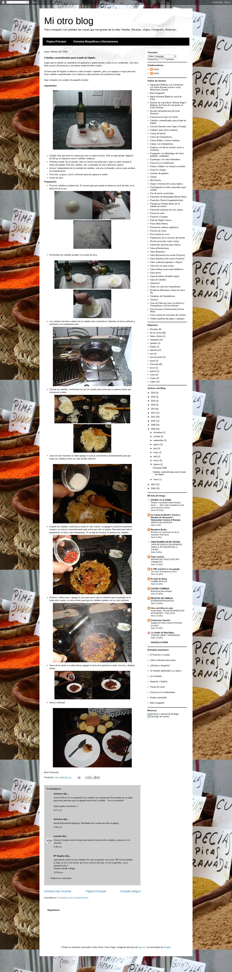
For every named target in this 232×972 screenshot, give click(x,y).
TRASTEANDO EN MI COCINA (165, 542)
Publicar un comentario (61, 878)
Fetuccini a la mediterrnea (162, 163)
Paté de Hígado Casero (160, 220)
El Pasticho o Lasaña (160, 655)
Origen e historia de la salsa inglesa (166, 184)
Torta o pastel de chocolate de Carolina (168, 315)
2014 (153, 405)
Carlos (156, 69)
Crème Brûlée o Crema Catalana (165, 140)
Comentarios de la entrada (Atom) (72, 898)
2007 (153, 484)
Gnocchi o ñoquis (158, 170)
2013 (153, 409)
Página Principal (56, 41)
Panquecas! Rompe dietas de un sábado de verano (165, 205)
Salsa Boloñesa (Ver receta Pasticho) (167, 258)
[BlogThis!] (89, 777)
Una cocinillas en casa (162, 608)
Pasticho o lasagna (159, 217)
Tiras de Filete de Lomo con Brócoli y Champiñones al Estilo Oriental (167, 304)
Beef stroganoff (157, 703)
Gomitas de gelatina (159, 173)
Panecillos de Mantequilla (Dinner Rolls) (168, 197)
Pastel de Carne (157, 687)
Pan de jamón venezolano (162, 193)
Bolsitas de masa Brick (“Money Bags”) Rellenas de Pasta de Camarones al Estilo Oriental (168, 105)
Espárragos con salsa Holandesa (165, 159)
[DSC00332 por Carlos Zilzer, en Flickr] (73, 422)
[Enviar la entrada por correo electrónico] (78, 777)
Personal (154, 364)
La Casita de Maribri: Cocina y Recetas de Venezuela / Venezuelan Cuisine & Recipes (166, 517)
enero (156, 479)
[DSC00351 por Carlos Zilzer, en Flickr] (111, 698)
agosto (156, 444)
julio (155, 448)
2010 (153, 421)
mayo (156, 452)
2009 (153, 425)
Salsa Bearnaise (157, 252)
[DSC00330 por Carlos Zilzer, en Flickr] (92, 317)
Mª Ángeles (59, 856)
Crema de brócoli (158, 133)
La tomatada (155, 676)
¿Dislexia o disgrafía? (160, 665)
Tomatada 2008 (160, 468)
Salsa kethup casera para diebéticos (166, 269)
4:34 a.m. (58, 827)
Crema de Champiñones (161, 137)
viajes (152, 381)
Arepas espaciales (158, 697)
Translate (169, 59)
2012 (153, 413)
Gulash (153, 177)
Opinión (153, 350)
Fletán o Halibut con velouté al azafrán (167, 166)
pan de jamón (156, 357)
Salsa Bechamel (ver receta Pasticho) (167, 255)
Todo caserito (157, 557)
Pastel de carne (157, 213)
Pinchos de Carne (158, 231)
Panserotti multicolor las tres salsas (166, 210)
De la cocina (155, 333)
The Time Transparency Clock (164, 572)
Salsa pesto (155, 273)
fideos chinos (156, 336)
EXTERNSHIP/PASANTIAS (162, 601)
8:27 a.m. (58, 810)
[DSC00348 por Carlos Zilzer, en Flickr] (73, 698)
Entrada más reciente (57, 891)
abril (155, 456)
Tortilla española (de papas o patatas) (167, 318)
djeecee (141, 947)
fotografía (154, 340)
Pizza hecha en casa (159, 234)
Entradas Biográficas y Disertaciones (96, 41)
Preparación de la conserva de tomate (167, 238)
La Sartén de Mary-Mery (162, 632)
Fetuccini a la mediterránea (162, 692)
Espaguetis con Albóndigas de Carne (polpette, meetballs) (167, 154)
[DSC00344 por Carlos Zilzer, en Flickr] (92, 661)
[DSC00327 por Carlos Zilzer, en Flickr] (111, 288)
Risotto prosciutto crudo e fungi (164, 241)
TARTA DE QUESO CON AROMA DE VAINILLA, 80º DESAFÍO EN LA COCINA (166, 547)
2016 (153, 397)
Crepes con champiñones (161, 144)
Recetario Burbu (159, 529)
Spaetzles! (155, 283)
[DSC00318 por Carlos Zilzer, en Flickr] (92, 149)
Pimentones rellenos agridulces (164, 227)
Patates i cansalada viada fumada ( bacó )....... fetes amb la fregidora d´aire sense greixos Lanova (167, 505)
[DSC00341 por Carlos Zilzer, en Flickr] (92, 593)
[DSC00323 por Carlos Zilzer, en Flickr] (111, 219)
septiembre (158, 440)
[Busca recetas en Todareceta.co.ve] (158, 716)
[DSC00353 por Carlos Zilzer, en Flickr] (92, 766)
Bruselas (154, 329)
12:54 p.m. (58, 872)
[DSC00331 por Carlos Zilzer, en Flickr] (92, 385)
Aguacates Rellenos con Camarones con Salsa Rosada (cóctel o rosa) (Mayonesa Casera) (166, 87)
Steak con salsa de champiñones (165, 286)
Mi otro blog (68, 21)
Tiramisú (154, 299)
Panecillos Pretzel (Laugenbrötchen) (166, 200)
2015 (153, 401)
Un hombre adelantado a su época (165, 671)
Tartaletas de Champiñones (162, 296)
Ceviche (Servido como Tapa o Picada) (168, 126)
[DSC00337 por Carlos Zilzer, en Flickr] (92, 452)
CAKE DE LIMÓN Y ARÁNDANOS (165, 635)
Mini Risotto (155, 180)
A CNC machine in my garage (165, 569)
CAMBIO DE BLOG (159, 581)
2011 (153, 417)
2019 (153, 393)
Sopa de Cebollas (158, 280)
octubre (157, 436)
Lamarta (58, 836)
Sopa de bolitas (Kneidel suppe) (164, 276)
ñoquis (153, 346)
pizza (152, 368)
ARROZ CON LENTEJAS (161, 522)
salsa (152, 374)
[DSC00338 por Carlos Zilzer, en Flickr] (92, 522)
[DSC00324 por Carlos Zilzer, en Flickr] (92, 248)
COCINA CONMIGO (160, 588)
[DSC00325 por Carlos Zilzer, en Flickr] (73, 219)
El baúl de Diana (159, 579)
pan (151, 353)
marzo (156, 460)
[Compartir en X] (92, 777)
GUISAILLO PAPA (159, 642)
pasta (152, 361)
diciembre (158, 432)
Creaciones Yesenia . (161, 620)
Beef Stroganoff (157, 93)
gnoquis (153, 343)
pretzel (153, 371)
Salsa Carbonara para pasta (162, 660)
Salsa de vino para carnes (162, 266)
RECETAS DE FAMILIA (162, 598)
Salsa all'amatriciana (159, 248)
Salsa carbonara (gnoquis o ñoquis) (166, 262)
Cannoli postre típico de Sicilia (164, 117)
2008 (153, 429)
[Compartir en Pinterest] (98, 777)
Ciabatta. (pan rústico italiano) (163, 130)
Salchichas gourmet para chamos (165, 245)
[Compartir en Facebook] (95, 777)
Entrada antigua (130, 891)
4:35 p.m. (58, 847)
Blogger (167, 947)
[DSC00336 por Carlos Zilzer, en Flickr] (111, 422)
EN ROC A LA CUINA (161, 500)
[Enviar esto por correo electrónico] (86, 777)
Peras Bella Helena (159, 224)
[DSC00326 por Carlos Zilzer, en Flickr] (73, 288)
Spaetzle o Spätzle (158, 681)
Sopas (153, 378)
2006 (153, 488)
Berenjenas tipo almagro (161, 591)
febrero (156, 464)
